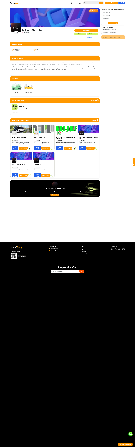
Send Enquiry (86, 30)
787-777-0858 (77, 3)
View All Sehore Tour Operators (110, 32)
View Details (15, 148)
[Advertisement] (55, 220)
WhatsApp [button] (93, 34)
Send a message (55, 194)
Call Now (80, 34)
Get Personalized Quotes (111, 3)
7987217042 (16, 50)
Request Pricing (113, 23)
